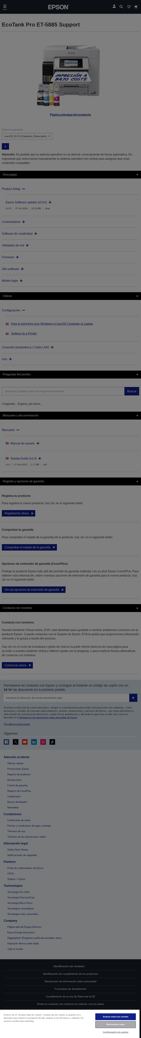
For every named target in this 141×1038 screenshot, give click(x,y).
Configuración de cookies (115, 1032)
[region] (70, 1023)
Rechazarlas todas (115, 1024)
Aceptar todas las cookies (115, 1017)
